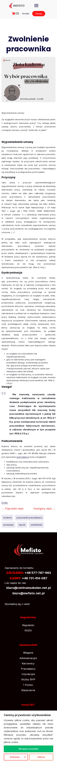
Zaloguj (38, 13)
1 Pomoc (28, 684)
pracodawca (23, 457)
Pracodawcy (28, 668)
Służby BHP (28, 679)
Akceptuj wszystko (28, 748)
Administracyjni (28, 658)
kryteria (7, 517)
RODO (28, 630)
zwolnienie (36, 524)
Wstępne (28, 652)
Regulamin (28, 625)
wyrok (22, 524)
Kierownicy (28, 663)
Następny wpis (44, 508)
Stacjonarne (28, 690)
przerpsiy (8, 524)
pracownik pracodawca (29, 517)
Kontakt (25, 13)
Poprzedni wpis (13, 508)
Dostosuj (14, 757)
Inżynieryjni (28, 674)
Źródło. (5, 502)
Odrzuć (41, 757)
